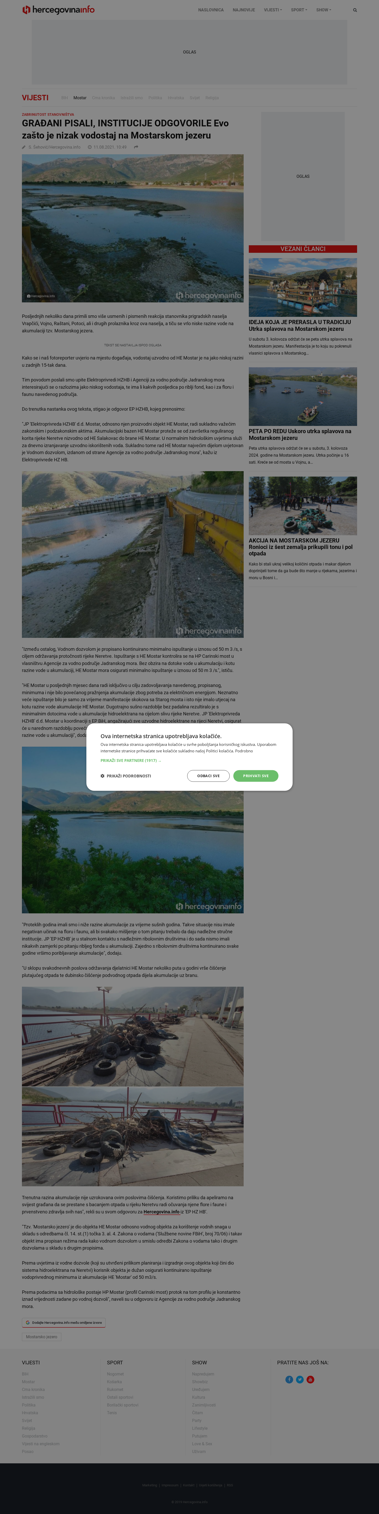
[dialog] (189, 757)
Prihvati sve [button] (256, 775)
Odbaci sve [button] (208, 775)
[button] (189, 760)
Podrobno (244, 750)
